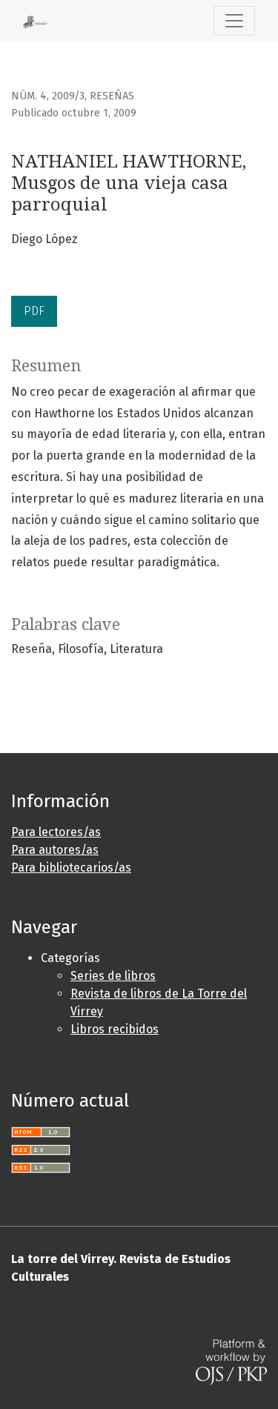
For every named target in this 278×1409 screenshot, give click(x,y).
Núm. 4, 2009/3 (48, 96)
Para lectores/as (56, 832)
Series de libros (113, 976)
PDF (34, 311)
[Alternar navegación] (234, 21)
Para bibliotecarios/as (71, 868)
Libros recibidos (114, 1029)
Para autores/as (55, 850)
